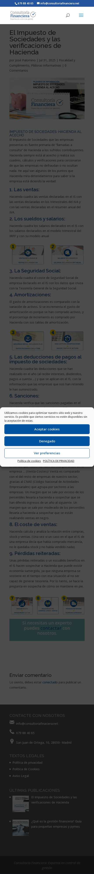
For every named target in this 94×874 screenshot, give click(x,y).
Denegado (47, 441)
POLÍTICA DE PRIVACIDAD (58, 461)
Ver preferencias (47, 453)
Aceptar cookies (47, 429)
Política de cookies (29, 461)
